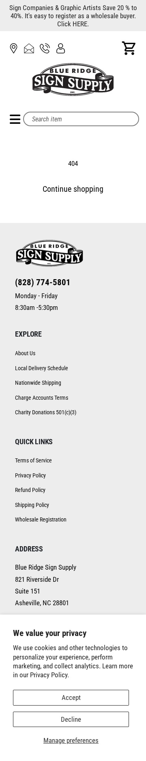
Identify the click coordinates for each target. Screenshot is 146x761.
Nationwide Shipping (38, 382)
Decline (71, 719)
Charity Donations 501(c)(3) (45, 412)
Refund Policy (30, 490)
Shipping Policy (32, 505)
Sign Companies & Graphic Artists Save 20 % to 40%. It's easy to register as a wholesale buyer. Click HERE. (73, 16)
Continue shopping (73, 189)
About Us (25, 353)
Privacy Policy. (49, 675)
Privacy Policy (30, 475)
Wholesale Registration (41, 519)
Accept (71, 697)
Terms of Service (33, 460)
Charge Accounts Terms (41, 397)
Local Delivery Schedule (41, 368)
